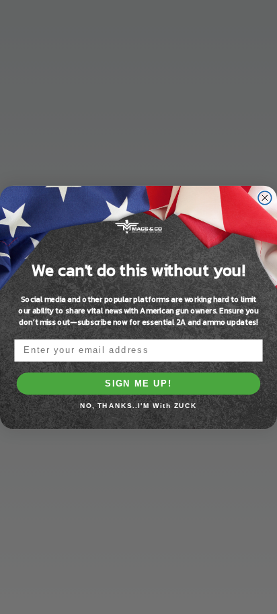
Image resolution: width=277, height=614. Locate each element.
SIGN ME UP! (138, 383)
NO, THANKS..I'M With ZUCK (139, 405)
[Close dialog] (265, 197)
